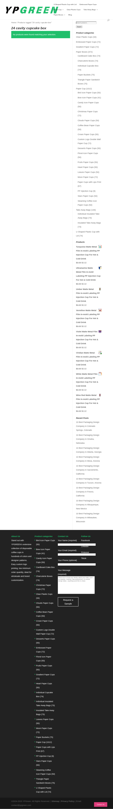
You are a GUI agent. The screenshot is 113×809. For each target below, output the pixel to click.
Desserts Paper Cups (87, 148)
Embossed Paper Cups (88, 4)
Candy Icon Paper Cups (88, 102)
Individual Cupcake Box (88, 66)
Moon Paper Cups (86, 177)
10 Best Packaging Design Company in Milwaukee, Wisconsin (87, 517)
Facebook (85, 540)
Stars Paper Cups (85, 196)
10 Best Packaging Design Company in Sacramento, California (87, 470)
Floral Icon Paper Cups (88, 153)
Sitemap (55, 801)
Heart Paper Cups (86, 167)
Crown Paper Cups (86, 134)
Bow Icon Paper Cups (87, 98)
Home (13, 23)
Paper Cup (58, 9)
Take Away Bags (90, 9)
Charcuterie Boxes (86, 61)
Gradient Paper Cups (85, 47)
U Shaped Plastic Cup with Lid (65, 4)
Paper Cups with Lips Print (89, 182)
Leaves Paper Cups (86, 172)
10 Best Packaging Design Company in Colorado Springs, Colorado (87, 426)
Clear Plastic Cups (74, 9)
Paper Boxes (58, 15)
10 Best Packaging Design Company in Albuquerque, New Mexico (87, 505)
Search (79, 27)
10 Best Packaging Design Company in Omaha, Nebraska (87, 439)
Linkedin (85, 546)
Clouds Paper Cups (86, 120)
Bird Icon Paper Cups (87, 93)
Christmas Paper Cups (88, 111)
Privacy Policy (68, 801)
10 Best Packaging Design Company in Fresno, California (87, 492)
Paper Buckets (84, 75)
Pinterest (85, 552)
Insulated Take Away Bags (89, 223)
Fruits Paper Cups (86, 162)
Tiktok (83, 558)
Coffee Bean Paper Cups (89, 125)
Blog (70, 15)
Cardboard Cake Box (87, 56)
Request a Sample (68, 602)
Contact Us (101, 804)
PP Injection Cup (85, 191)
